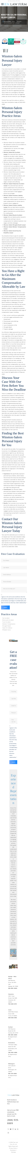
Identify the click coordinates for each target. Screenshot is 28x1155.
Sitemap (13, 1152)
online (16, 100)
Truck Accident (6, 622)
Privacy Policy (13, 1148)
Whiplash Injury (6, 630)
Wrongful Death (6, 626)
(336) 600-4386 (15, 261)
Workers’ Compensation (8, 624)
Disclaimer (13, 1150)
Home (13, 21)
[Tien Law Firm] (14, 4)
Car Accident (6, 618)
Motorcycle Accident (8, 620)
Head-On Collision (7, 628)
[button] (3, 41)
